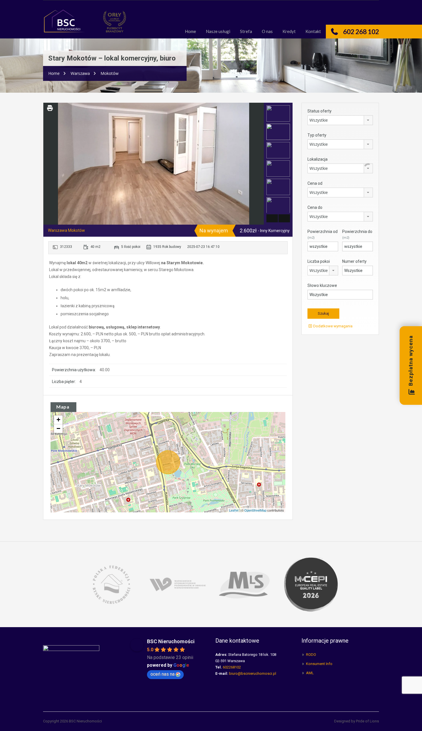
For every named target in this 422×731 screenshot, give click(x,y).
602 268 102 (361, 32)
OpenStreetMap (255, 510)
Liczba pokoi (318, 261)
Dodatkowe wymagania (332, 326)
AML (310, 673)
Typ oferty (316, 135)
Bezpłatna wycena (410, 361)
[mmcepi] (310, 584)
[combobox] (340, 120)
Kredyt (289, 31)
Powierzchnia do (357, 234)
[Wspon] (177, 584)
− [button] (58, 428)
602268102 (232, 667)
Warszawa (80, 73)
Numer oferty (354, 261)
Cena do (314, 207)
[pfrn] (111, 584)
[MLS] (244, 584)
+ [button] (58, 419)
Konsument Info (319, 664)
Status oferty (319, 111)
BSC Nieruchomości (171, 641)
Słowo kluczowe (322, 285)
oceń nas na (162, 674)
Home (190, 31)
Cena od (314, 183)
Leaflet (234, 510)
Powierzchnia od (322, 234)
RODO (311, 654)
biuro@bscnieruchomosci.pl (252, 673)
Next (259, 164)
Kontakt (313, 31)
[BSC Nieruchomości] (64, 23)
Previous (48, 164)
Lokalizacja (317, 159)
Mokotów (109, 73)
